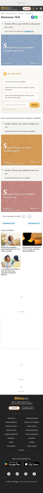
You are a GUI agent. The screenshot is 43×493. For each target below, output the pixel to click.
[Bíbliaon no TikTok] (17, 473)
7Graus (17, 482)
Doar (26, 8)
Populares (11, 438)
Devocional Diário (32, 430)
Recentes (32, 438)
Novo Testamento (32, 434)
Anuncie (21, 450)
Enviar (34, 105)
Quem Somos (32, 446)
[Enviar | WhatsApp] (36, 17)
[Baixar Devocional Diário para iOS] (32, 464)
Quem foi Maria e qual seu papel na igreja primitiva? (20, 88)
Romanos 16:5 (9, 223)
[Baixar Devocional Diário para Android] (12, 464)
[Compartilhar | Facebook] (32, 17)
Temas (11, 442)
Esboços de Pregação (32, 422)
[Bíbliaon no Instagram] (25, 473)
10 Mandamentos (32, 418)
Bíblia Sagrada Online (9, 9)
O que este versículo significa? (15, 82)
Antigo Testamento (11, 434)
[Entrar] (33, 8)
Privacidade (11, 446)
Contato (32, 442)
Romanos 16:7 (34, 223)
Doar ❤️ (14, 408)
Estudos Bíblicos (11, 422)
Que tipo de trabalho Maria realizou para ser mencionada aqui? (19, 96)
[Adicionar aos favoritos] (40, 17)
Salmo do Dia (31, 426)
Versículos (11, 418)
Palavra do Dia (11, 430)
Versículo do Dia (11, 426)
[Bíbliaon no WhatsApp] (8, 473)
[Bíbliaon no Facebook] (34, 473)
